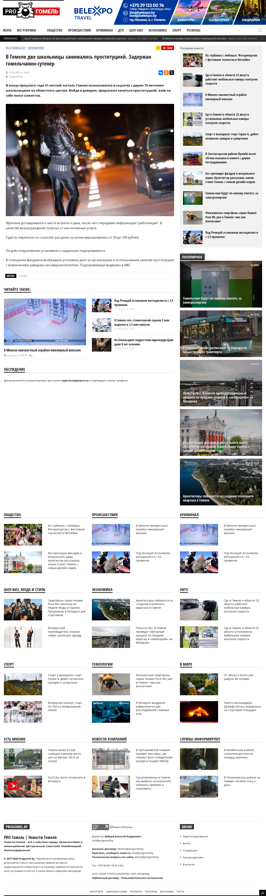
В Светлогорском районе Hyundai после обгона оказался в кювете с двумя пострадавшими (230, 158)
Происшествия (79, 30)
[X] (171, 72)
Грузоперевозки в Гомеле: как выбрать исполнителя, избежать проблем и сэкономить (153, 783)
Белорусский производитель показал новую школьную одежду (64, 631)
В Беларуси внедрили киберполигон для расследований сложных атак (152, 708)
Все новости (15, 48)
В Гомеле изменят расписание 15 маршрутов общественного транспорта (215, 350)
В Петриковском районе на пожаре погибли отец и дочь (242, 781)
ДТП (121, 30)
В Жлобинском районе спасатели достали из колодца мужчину (239, 753)
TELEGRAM (151, 891)
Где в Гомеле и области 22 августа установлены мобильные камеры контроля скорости (227, 118)
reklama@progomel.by (130, 849)
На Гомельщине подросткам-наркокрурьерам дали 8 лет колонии (143, 342)
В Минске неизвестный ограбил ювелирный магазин (194, 38)
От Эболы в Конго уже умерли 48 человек (238, 677)
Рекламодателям (193, 857)
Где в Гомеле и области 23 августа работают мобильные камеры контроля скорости (75, 38)
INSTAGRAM (167, 891)
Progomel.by (16, 76)
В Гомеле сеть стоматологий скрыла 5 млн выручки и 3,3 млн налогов (141, 322)
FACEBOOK (136, 891)
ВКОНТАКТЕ (96, 891)
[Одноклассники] (166, 72)
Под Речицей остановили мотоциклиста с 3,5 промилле (143, 302)
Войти (186, 843)
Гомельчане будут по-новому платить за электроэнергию (231, 195)
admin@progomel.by (147, 857)
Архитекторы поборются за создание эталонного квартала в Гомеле (218, 498)
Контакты (189, 864)
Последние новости (191, 48)
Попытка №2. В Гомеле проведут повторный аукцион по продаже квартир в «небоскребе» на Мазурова (218, 397)
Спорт (176, 30)
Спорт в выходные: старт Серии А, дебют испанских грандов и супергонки (232, 136)
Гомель (22, 276)
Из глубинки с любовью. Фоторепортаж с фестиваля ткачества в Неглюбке (231, 57)
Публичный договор (105, 878)
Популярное (192, 257)
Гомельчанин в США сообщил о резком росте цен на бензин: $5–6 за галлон (64, 755)
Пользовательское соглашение (142, 878)
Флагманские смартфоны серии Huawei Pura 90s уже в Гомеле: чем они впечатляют (230, 217)
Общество (55, 30)
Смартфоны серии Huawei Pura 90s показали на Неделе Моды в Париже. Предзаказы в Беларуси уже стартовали (66, 608)
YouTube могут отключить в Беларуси (66, 779)
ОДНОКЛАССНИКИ (116, 891)
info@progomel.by (103, 840)
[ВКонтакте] (161, 72)
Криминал (104, 30)
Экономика (157, 30)
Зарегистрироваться (195, 836)
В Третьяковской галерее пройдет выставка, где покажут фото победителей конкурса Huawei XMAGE (154, 755)
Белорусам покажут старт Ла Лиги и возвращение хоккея (65, 706)
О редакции (190, 850)
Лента (7, 30)
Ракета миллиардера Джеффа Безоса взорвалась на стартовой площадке (242, 706)
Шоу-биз (136, 30)
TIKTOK (180, 891)
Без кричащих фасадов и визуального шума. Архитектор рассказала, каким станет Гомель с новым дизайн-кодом (230, 177)
